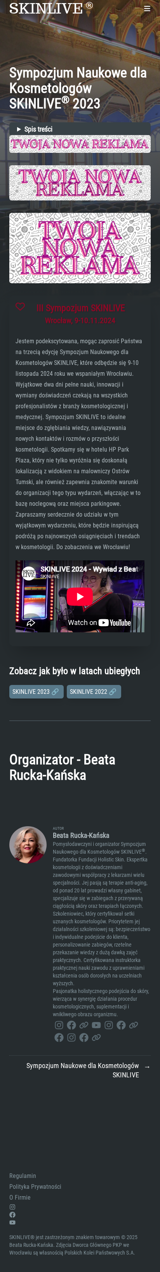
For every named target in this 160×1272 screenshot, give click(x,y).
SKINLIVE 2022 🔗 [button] (94, 691)
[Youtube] (96, 1024)
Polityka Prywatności (35, 1186)
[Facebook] (71, 1024)
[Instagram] (59, 1024)
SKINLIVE (51, 8)
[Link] (84, 1024)
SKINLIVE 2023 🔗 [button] (36, 691)
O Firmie (20, 1197)
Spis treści (38, 129)
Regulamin (22, 1176)
